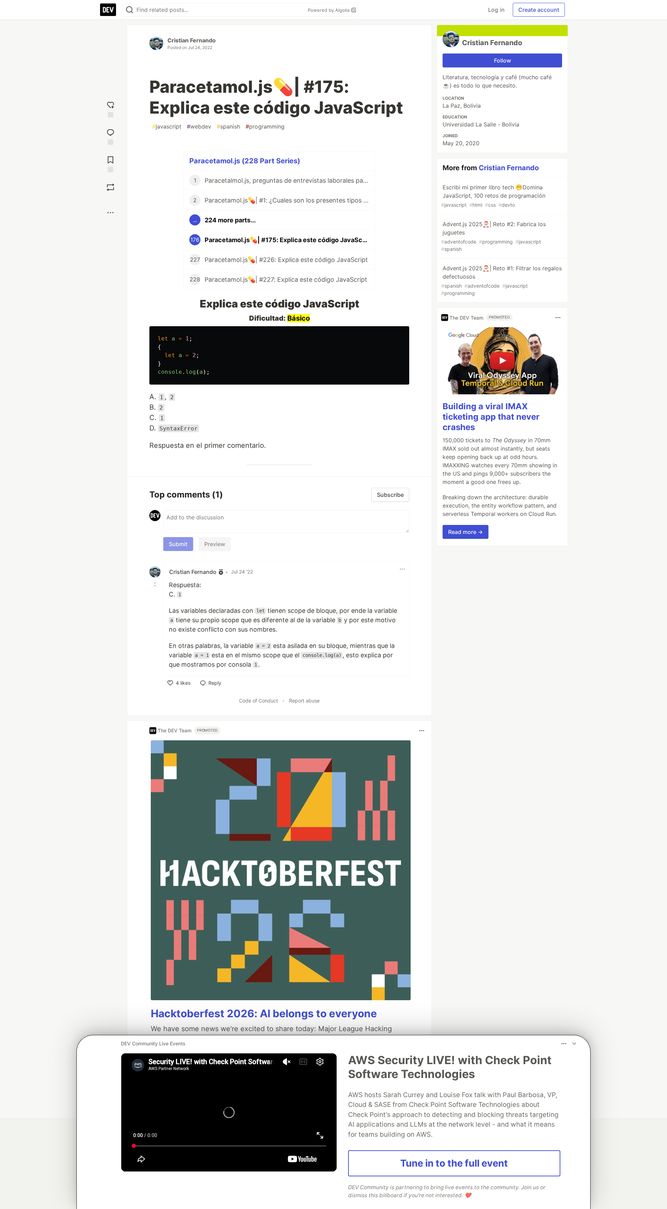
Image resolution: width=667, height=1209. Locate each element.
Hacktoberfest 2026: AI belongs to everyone (264, 1013)
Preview (214, 544)
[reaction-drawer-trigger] (110, 109)
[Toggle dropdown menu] (402, 569)
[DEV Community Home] (108, 10)
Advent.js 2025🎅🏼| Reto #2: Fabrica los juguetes (493, 236)
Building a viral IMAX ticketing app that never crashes (491, 416)
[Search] (130, 9)
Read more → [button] (465, 531)
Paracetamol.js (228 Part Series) (244, 161)
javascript (166, 126)
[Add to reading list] (110, 163)
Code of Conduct (258, 701)
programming (265, 126)
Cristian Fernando (191, 40)
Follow (502, 60)
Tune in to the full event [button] (454, 1163)
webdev (199, 126)
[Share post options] (110, 213)
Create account (538, 9)
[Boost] (110, 187)
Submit (178, 544)
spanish (228, 126)
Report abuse (304, 701)
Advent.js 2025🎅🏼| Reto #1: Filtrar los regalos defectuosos (501, 280)
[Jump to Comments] (110, 136)
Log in (496, 9)
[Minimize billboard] (574, 1043)
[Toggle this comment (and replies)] (155, 584)
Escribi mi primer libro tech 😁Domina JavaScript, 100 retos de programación (493, 196)
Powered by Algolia (329, 10)
